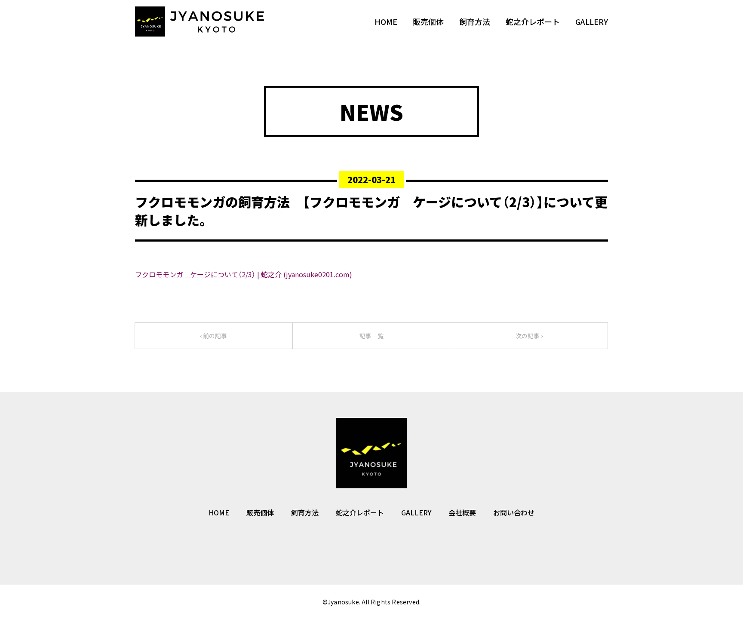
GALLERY (591, 21)
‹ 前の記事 (213, 335)
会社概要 (462, 512)
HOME (386, 21)
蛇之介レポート (533, 21)
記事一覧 (371, 335)
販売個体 (428, 21)
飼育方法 (474, 21)
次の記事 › (529, 335)
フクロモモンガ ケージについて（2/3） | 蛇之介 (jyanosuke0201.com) (243, 274)
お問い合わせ (513, 512)
